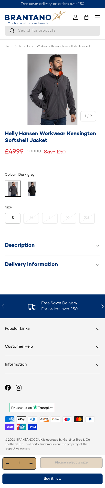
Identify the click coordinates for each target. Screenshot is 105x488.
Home (9, 46)
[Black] (32, 189)
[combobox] (52, 31)
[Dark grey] (13, 189)
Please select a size (71, 462)
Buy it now (52, 479)
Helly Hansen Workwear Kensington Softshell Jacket (54, 46)
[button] (86, 17)
